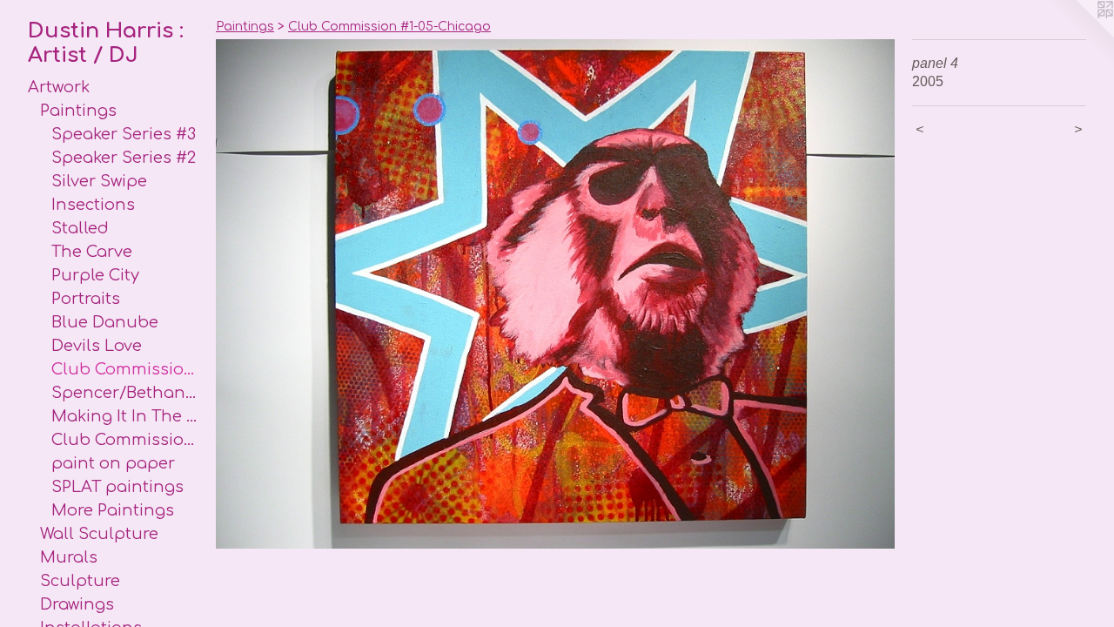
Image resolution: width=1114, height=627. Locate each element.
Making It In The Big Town (126, 416)
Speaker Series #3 (123, 134)
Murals (68, 557)
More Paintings (112, 510)
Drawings (77, 604)
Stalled (80, 228)
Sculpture (80, 581)
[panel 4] (555, 294)
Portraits (85, 298)
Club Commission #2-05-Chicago (126, 439)
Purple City (95, 275)
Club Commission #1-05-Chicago (126, 369)
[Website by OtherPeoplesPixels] (1079, 35)
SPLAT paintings (117, 487)
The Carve (91, 251)
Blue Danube (104, 322)
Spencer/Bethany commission (126, 392)
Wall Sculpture (99, 534)
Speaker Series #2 (123, 157)
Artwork (59, 87)
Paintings (78, 110)
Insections (93, 204)
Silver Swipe (99, 181)
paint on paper (113, 463)
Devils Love (96, 345)
